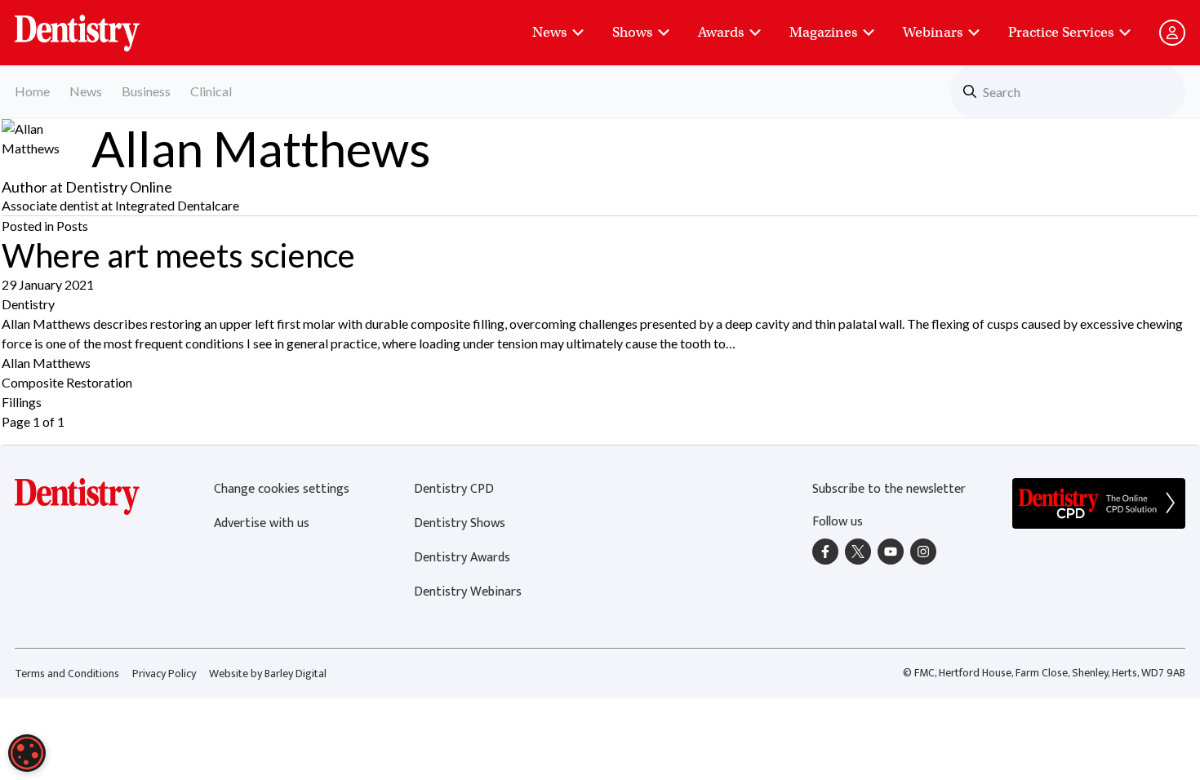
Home (32, 91)
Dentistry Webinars (468, 592)
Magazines (823, 32)
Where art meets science (178, 255)
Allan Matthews (46, 362)
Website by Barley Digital (268, 673)
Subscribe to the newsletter (889, 489)
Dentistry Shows (459, 523)
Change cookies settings (281, 489)
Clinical (211, 91)
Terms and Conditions (67, 673)
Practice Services (1060, 32)
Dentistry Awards (462, 558)
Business (146, 91)
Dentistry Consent (97, 24)
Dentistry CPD (454, 489)
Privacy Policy (164, 673)
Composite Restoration (67, 382)
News (549, 32)
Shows (632, 32)
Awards (721, 32)
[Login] (1172, 33)
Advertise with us (261, 523)
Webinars (932, 32)
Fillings (22, 402)
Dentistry (28, 304)
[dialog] (27, 753)
